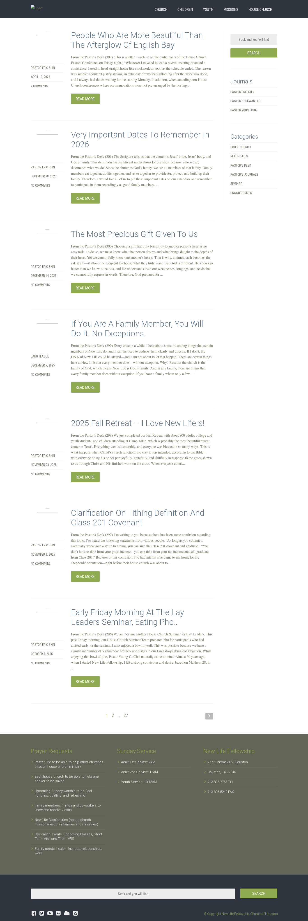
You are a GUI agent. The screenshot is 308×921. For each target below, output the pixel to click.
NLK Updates (239, 156)
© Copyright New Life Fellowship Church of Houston (241, 914)
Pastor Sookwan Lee (245, 101)
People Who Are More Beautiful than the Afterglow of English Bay (137, 40)
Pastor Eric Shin (43, 68)
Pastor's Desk (240, 165)
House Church (260, 9)
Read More (85, 98)
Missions (230, 9)
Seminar (236, 184)
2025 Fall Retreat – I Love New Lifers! (138, 423)
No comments (40, 185)
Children (185, 9)
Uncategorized (241, 193)
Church (161, 9)
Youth (208, 9)
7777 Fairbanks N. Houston (227, 762)
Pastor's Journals (244, 174)
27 (126, 715)
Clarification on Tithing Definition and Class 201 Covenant (137, 517)
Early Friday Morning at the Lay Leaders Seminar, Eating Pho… (127, 617)
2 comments (39, 86)
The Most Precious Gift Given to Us (134, 234)
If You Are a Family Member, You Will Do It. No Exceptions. (137, 328)
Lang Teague (40, 356)
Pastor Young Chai (243, 110)
